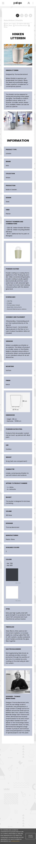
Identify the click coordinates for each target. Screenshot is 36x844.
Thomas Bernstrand (21, 25)
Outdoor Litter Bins (24, 24)
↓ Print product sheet (13, 305)
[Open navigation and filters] (3, 3)
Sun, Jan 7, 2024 (11, 24)
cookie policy (15, 841)
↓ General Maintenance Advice (16, 309)
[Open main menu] (33, 3)
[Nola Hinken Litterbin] (18, 44)
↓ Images (9, 303)
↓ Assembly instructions (14, 307)
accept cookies (30, 836)
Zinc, (7, 25)
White (5, 27)
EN (17, 15)
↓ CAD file (9, 301)
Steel (10, 25)
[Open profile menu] (28, 3)
